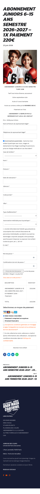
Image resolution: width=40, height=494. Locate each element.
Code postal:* (7, 195)
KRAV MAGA (7, 423)
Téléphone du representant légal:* (14, 132)
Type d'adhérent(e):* (10, 212)
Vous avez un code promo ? (12, 277)
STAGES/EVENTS (9, 425)
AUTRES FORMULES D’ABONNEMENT (16, 433)
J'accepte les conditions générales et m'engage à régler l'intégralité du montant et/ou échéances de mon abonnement (19, 327)
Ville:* (5, 203)
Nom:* (5, 160)
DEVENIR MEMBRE (9, 420)
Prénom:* (6, 169)
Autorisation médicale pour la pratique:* (16, 220)
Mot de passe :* (8, 253)
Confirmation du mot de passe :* (14, 262)
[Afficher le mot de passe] (34, 257)
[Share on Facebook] (4, 354)
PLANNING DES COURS (11, 428)
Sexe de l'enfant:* (9, 152)
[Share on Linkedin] (12, 354)
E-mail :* (6, 245)
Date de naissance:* (9, 177)
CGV (4, 435)
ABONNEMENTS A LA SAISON (13, 430)
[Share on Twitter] (8, 354)
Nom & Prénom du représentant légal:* (16, 123)
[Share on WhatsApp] (17, 354)
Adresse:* (6, 186)
